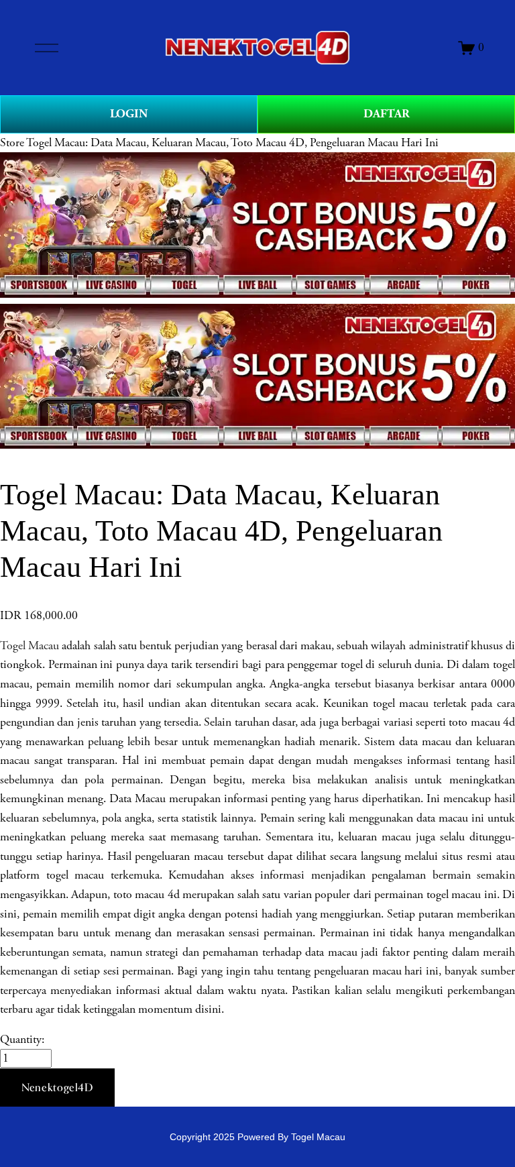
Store (12, 142)
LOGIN (129, 114)
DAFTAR (386, 114)
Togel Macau (29, 645)
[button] (57, 1087)
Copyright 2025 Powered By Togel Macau (257, 1136)
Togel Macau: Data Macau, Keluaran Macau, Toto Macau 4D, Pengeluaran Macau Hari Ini (232, 142)
